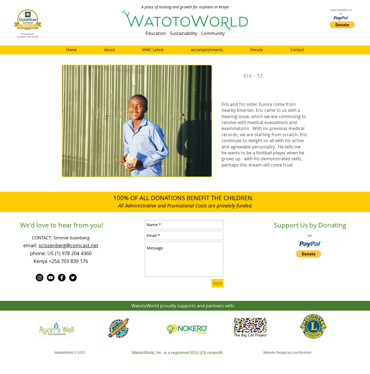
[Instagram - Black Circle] (39, 277)
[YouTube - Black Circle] (50, 277)
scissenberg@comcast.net (68, 245)
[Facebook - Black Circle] (62, 277)
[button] (137, 121)
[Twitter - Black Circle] (73, 277)
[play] (200, 172)
